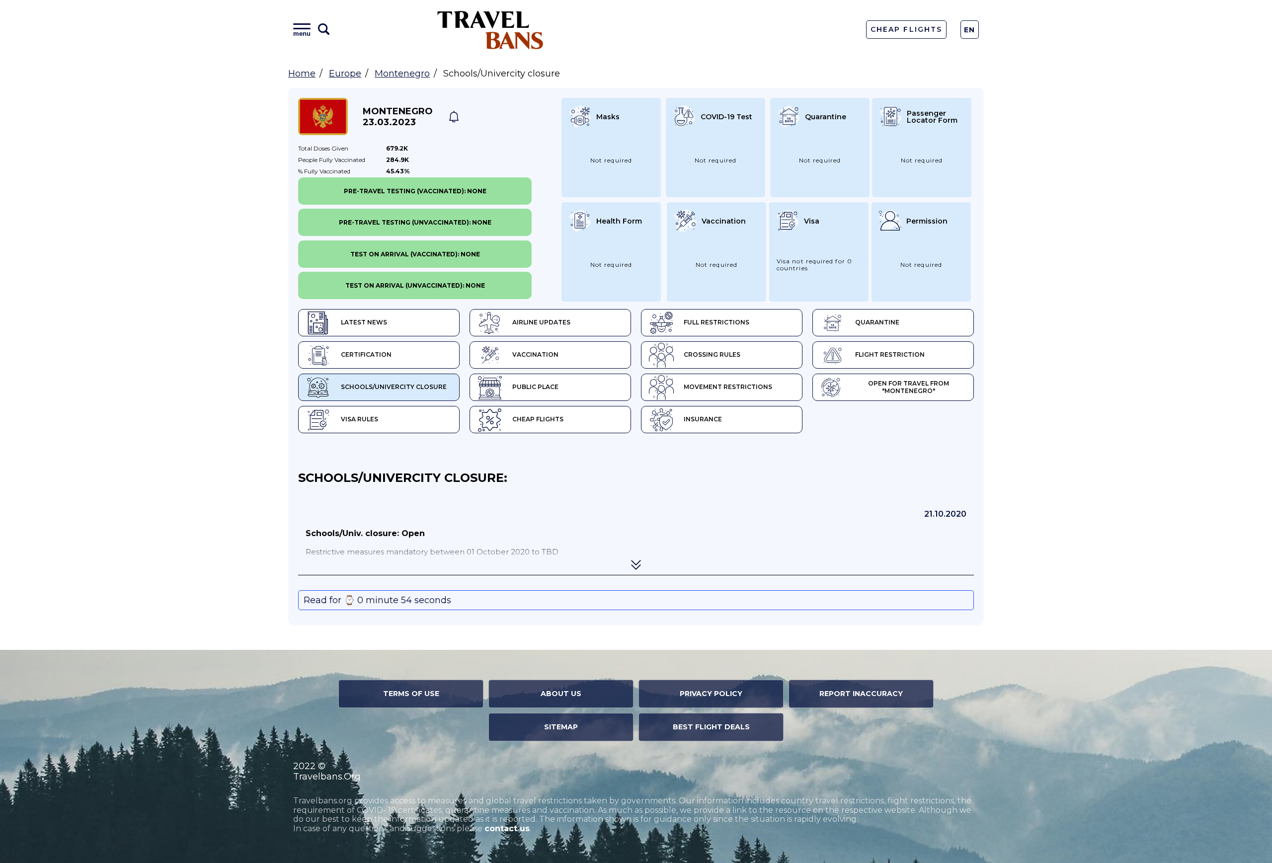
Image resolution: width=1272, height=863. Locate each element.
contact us (507, 828)
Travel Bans (490, 29)
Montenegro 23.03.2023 (398, 117)
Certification (366, 354)
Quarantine (877, 322)
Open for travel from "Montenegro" (908, 387)
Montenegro (402, 73)
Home (302, 73)
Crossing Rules (712, 354)
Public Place (535, 387)
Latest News (364, 322)
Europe (345, 73)
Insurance (703, 419)
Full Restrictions (716, 322)
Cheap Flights (906, 29)
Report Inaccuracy (861, 693)
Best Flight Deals (711, 726)
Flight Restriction (890, 354)
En (969, 29)
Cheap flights (537, 419)
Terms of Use (411, 693)
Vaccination (535, 354)
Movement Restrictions (728, 387)
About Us (561, 693)
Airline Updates (541, 322)
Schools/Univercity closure (394, 387)
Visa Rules (359, 419)
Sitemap (561, 726)
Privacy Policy (711, 693)
